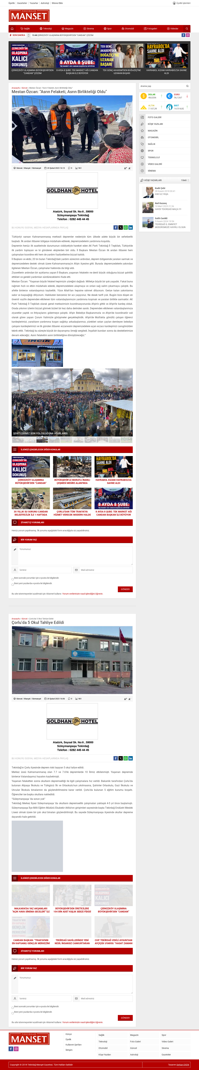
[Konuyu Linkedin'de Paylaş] (130, 227)
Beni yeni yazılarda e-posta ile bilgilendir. (33, 583)
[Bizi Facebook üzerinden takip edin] (183, 35)
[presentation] (28, 34)
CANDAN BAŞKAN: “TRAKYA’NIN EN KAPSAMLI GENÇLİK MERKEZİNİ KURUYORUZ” (31, 919)
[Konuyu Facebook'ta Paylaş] (115, 227)
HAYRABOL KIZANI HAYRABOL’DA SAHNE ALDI (166, 72)
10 (126, 440)
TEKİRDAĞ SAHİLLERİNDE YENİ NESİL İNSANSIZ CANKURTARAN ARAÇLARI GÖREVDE (72, 919)
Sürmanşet (36, 168)
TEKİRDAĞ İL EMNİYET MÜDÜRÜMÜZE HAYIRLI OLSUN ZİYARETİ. (170, 227)
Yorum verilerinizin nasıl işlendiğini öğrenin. (82, 593)
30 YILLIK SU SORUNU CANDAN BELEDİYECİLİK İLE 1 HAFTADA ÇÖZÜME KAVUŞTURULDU (31, 514)
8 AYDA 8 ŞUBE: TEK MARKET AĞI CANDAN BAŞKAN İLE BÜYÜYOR (77, 72)
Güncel (24, 88)
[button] (18, 440)
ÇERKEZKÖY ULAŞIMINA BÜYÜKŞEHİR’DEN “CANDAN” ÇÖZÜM (62, 35)
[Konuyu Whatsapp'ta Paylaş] (125, 227)
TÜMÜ (184, 180)
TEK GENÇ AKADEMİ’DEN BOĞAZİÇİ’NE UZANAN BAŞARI (122, 72)
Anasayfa (16, 88)
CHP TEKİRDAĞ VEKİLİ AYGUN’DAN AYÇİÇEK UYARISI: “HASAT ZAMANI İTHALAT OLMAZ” (113, 919)
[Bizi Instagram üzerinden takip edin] (188, 35)
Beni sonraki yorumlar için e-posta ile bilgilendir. (36, 577)
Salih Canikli (161, 218)
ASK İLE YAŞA (161, 194)
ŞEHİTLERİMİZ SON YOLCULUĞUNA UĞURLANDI (40, 433)
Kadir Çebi (160, 188)
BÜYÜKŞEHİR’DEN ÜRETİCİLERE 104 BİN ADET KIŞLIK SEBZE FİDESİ (72, 886)
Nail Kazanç (161, 203)
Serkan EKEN (182, 1041)
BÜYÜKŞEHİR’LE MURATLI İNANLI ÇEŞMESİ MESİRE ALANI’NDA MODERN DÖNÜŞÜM (72, 483)
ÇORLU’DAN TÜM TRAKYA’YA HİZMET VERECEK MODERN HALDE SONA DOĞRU (72, 514)
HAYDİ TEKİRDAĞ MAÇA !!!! (168, 209)
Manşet (27, 168)
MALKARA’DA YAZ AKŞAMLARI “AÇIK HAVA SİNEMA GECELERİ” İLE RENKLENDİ (31, 888)
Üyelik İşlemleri (183, 3)
